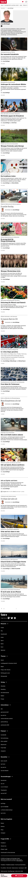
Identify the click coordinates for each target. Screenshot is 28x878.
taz (4, 614)
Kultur (2, 637)
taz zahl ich (3, 715)
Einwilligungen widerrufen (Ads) (15, 871)
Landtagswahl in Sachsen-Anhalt (9, 663)
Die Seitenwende (5, 692)
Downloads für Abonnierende (8, 852)
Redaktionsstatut (10, 864)
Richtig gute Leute (5, 672)
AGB (25, 867)
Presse (2, 698)
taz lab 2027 (4, 793)
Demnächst (3, 780)
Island (2, 659)
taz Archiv (3, 813)
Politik (2, 627)
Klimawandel (4, 676)
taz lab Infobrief (4, 770)
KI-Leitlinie (3, 867)
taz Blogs (3, 803)
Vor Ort (2, 783)
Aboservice (3, 845)
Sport (2, 640)
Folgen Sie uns (4, 617)
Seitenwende (4, 871)
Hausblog (3, 689)
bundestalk (3, 734)
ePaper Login (4, 849)
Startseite (3, 8)
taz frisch (3, 764)
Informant (9, 867)
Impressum (21, 867)
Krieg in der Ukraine (5, 669)
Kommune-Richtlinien (20, 864)
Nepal (2, 666)
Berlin (2, 643)
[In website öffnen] (1, 26)
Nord (2, 646)
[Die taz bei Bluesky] (12, 618)
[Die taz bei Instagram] (15, 618)
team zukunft (4, 760)
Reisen (2, 823)
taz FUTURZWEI (4, 806)
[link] (2, 5)
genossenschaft (5, 712)
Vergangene (4, 790)
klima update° (4, 741)
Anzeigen (3, 832)
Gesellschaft (4, 634)
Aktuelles (3, 686)
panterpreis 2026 (5, 724)
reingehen (3, 750)
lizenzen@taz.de (20, 860)
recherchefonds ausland (7, 718)
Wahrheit (3, 650)
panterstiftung (4, 721)
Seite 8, (18, 491)
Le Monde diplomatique (6, 809)
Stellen (2, 695)
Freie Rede (3, 747)
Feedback (3, 842)
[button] (26, 2)
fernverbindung (4, 737)
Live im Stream (4, 786)
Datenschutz (15, 867)
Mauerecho (3, 744)
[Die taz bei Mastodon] (9, 618)
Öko (2, 630)
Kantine (2, 826)
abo (2, 708)
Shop (2, 829)
